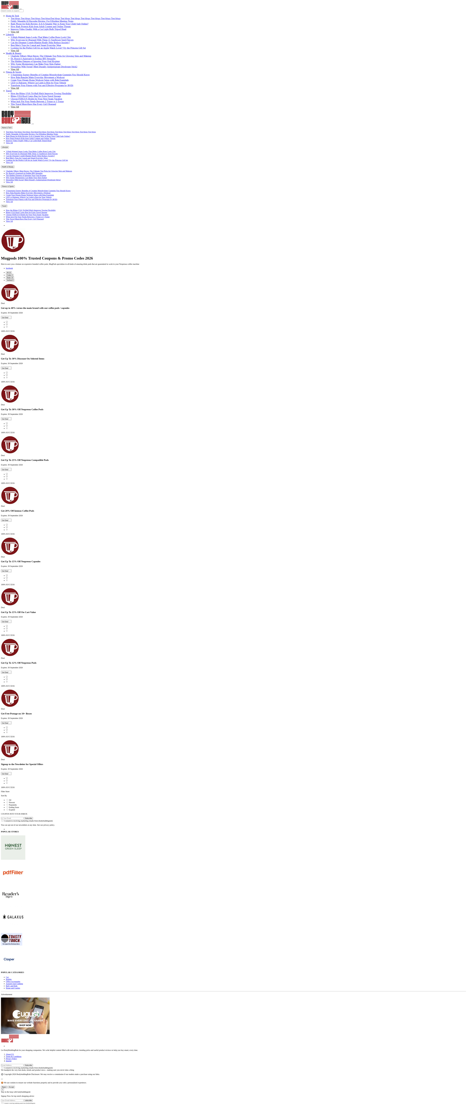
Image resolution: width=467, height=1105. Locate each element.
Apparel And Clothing (14, 984)
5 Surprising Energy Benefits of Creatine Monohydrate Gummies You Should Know (50, 74)
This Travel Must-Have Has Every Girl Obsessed (33, 104)
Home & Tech (12, 15)
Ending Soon (14, 807)
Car (7, 977)
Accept (11, 1087)
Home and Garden (13, 988)
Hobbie (9, 979)
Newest (12, 802)
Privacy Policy (11, 1059)
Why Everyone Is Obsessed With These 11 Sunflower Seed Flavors (42, 40)
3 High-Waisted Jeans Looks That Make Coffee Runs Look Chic (41, 37)
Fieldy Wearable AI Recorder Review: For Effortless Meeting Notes (42, 21)
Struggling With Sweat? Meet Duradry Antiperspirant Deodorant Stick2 (44, 66)
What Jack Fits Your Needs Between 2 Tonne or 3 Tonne (37, 101)
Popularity (13, 805)
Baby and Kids (11, 986)
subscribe (28, 1100)
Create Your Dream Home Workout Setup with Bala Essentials (40, 80)
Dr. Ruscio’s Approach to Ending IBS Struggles (33, 58)
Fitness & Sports (13, 72)
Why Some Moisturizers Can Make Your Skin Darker (36, 64)
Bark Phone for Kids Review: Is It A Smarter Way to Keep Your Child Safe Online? (49, 24)
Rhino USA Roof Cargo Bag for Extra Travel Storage (36, 96)
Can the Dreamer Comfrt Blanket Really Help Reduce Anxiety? (40, 42)
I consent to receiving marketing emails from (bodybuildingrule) (28, 821)
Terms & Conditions (13, 1056)
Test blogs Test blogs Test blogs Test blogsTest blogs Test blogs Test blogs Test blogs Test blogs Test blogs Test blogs (66, 18)
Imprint (8, 1061)
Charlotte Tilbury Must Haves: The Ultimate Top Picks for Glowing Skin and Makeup (51, 56)
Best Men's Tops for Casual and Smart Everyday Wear (36, 45)
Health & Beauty (14, 53)
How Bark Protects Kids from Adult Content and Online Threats (41, 26)
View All (15, 32)
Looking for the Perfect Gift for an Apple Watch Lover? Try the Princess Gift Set (48, 48)
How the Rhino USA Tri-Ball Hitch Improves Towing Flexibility (41, 93)
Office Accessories (13, 981)
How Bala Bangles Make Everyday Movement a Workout (38, 77)
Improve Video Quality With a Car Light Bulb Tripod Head (38, 29)
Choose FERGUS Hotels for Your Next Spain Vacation (36, 99)
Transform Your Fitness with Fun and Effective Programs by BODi (42, 85)
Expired (12, 810)
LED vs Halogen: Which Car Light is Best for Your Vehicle (38, 82)
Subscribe (28, 818)
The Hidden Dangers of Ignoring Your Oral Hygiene (35, 61)
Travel (9, 90)
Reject (4, 1087)
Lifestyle (10, 34)
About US (10, 1054)
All (10, 800)
